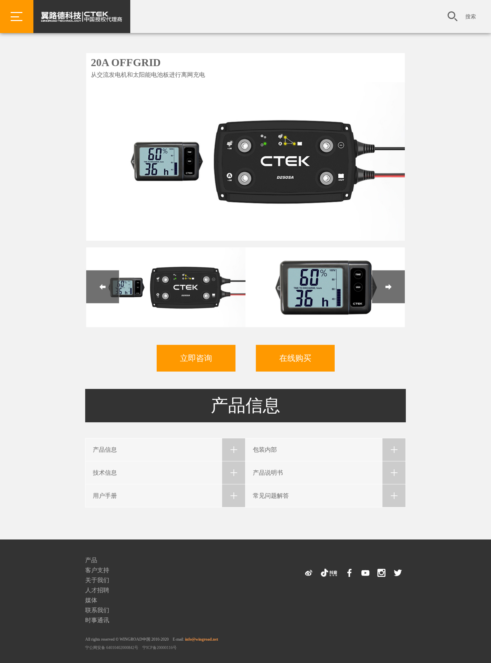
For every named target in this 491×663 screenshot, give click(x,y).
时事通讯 (97, 620)
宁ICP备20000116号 (159, 647)
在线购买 (295, 358)
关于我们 (97, 580)
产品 (91, 560)
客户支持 (97, 570)
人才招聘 (97, 590)
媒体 (91, 600)
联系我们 (97, 610)
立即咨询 (196, 358)
